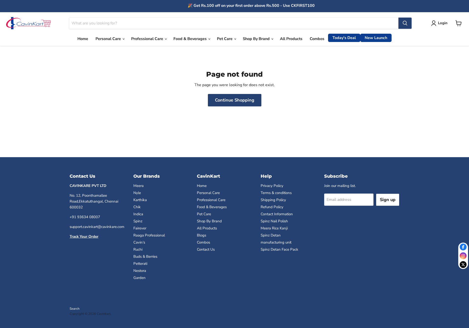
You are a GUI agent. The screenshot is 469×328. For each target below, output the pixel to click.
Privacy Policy (272, 185)
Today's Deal (344, 38)
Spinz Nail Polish (274, 221)
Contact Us (206, 249)
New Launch (376, 38)
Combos (317, 38)
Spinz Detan (271, 235)
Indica (138, 214)
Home (82, 38)
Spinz (137, 221)
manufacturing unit (276, 242)
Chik (137, 207)
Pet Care (225, 38)
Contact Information (277, 214)
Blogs (201, 235)
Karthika (140, 199)
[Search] (405, 23)
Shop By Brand (257, 38)
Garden (139, 277)
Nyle (137, 192)
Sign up (387, 200)
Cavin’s (139, 242)
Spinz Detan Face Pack (279, 249)
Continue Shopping (234, 100)
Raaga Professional (149, 235)
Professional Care (147, 38)
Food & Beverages (190, 38)
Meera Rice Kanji (274, 228)
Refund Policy (272, 207)
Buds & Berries (145, 256)
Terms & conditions (276, 192)
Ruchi (137, 249)
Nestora (139, 270)
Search (74, 309)
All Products (291, 38)
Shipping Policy (273, 199)
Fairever (139, 228)
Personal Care (109, 38)
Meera (138, 185)
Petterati (140, 263)
